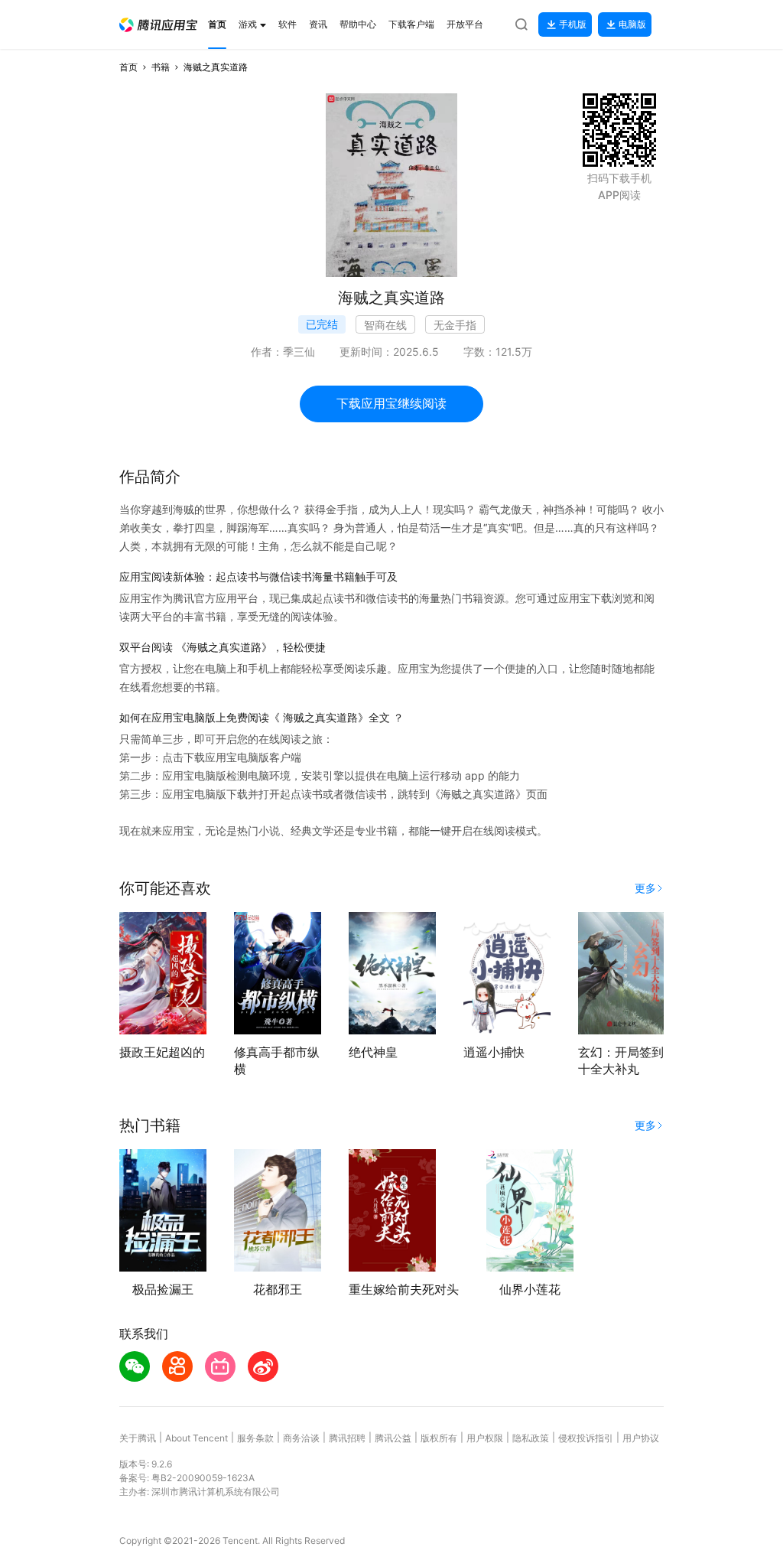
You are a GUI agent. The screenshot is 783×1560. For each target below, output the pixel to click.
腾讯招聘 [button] (347, 1438)
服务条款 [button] (255, 1438)
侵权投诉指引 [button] (585, 1438)
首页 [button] (128, 67)
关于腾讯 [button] (137, 1438)
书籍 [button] (160, 67)
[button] (158, 25)
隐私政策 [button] (530, 1438)
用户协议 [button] (640, 1438)
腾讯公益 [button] (393, 1438)
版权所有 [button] (439, 1438)
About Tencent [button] (196, 1438)
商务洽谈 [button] (301, 1438)
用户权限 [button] (484, 1438)
